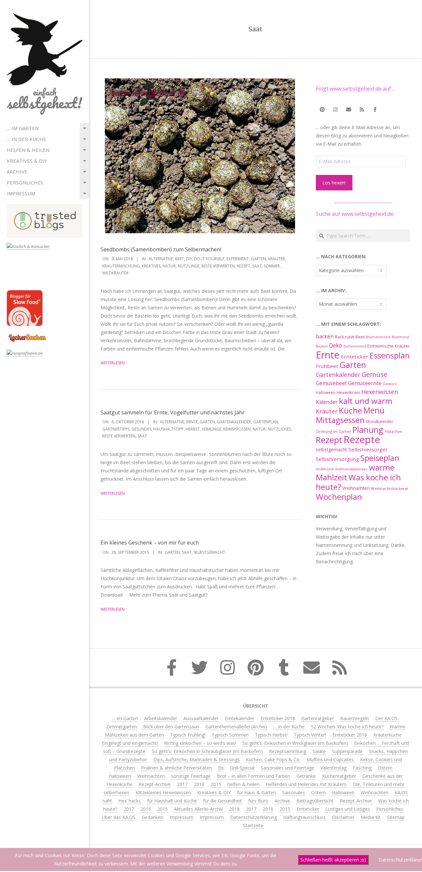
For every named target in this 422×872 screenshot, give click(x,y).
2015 (216, 784)
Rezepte (362, 439)
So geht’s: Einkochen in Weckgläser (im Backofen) (295, 743)
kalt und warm (365, 400)
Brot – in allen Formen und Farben (253, 776)
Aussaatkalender (201, 718)
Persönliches (25, 182)
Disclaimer (343, 817)
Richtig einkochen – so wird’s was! (200, 743)
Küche (350, 410)
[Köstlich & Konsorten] (28, 246)
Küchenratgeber (339, 776)
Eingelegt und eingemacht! (130, 743)
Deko (335, 345)
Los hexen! (334, 183)
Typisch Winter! (310, 735)
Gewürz (390, 383)
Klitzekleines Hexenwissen (163, 792)
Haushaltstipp (168, 429)
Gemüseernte (364, 383)
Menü (373, 410)
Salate (319, 751)
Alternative (161, 259)
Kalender (327, 402)
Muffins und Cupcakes (330, 759)
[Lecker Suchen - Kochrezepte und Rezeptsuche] (27, 335)
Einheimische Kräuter (388, 346)
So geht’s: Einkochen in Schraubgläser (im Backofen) (207, 751)
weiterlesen (113, 363)
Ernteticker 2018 (277, 718)
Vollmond (325, 468)
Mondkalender (379, 421)
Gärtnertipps (116, 429)
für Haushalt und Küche (172, 801)
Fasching (362, 768)
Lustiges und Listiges (347, 809)
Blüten (322, 346)
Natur (169, 266)
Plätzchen (393, 431)
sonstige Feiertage (191, 776)
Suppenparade (347, 751)
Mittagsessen (340, 419)
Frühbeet (327, 366)
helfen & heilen (28, 150)
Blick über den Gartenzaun (171, 726)
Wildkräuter (115, 273)
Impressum (21, 193)
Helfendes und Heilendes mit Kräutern (306, 784)
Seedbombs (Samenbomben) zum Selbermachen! (161, 249)
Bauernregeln (354, 718)
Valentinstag (333, 768)
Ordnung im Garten (333, 431)
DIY (189, 259)
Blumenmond (378, 337)
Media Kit (371, 817)
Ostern (385, 768)
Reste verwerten (218, 266)
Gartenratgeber (317, 718)
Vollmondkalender (351, 468)
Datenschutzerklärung (253, 817)
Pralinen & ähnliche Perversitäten (176, 768)
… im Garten (23, 128)
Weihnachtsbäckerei (389, 488)
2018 (234, 809)
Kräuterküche (387, 735)
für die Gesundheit (222, 801)
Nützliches (279, 429)
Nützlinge (188, 266)
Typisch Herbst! (271, 735)
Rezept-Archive (155, 784)
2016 (199, 784)
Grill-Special (242, 768)
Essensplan (390, 355)
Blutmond (400, 337)
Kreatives (151, 266)
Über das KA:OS (119, 817)
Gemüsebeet (331, 383)
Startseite (253, 825)
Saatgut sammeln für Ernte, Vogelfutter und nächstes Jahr (173, 412)
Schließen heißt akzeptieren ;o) (333, 860)
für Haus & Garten (256, 792)
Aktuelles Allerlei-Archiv (198, 809)
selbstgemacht (209, 552)
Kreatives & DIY (27, 160)
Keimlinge (211, 429)
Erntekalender (239, 718)
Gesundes (141, 429)
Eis (221, 768)
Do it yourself (209, 259)
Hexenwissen (379, 392)
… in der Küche (26, 139)
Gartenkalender (234, 422)
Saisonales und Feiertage (287, 768)
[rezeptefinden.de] (25, 353)
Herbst (193, 429)
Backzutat (344, 337)
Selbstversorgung (337, 459)
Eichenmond (355, 346)
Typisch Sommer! (230, 735)
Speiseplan (379, 457)
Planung (367, 429)
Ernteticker (354, 356)
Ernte (192, 422)
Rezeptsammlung (287, 751)
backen (325, 336)
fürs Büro (258, 801)
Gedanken (152, 817)
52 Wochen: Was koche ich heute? (347, 726)
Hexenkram (348, 392)
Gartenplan (265, 422)
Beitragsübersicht (315, 801)
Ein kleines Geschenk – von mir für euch (150, 542)
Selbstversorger (368, 449)
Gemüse (374, 374)
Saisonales (293, 792)
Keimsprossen (237, 429)
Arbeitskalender (160, 718)
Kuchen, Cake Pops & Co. (273, 759)
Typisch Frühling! (187, 735)
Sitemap (396, 817)
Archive (17, 171)
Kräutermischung (121, 266)
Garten (258, 259)
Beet (179, 259)
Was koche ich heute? (358, 482)
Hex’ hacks (129, 801)
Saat (257, 266)
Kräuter (276, 259)
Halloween (325, 392)
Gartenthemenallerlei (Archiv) (236, 726)
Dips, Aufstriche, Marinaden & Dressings (196, 759)
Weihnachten (356, 488)
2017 (182, 784)
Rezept (243, 266)
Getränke (306, 776)
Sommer (272, 266)
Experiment (237, 259)
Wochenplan (339, 496)
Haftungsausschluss (304, 817)
